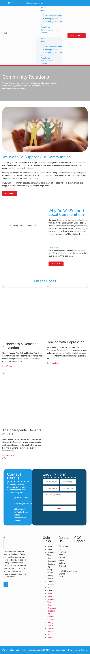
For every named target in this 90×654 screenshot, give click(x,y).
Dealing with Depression (65, 342)
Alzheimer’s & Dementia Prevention (20, 346)
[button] (49, 35)
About (43, 10)
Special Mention (50, 583)
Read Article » (8, 366)
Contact (44, 33)
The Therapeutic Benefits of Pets (21, 432)
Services (44, 13)
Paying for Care (51, 18)
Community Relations (49, 30)
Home (43, 7)
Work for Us (45, 27)
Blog (42, 24)
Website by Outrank (79, 650)
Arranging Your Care (53, 21)
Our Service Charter (53, 16)
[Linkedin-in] (83, 3)
